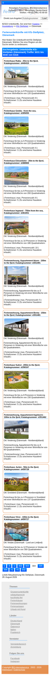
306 (5, 570)
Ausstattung (7, 26)
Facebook (15, 658)
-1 (14, 566)
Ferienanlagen (17, 606)
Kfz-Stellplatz (22, 26)
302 (20, 566)
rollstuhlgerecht (17, 595)
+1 (12, 570)
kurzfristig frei (17, 597)
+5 (17, 570)
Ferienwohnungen (19, 603)
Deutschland (16, 621)
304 (34, 566)
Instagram (15, 661)
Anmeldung (16, 647)
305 (40, 566)
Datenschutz (19, 670)
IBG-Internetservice (20, 667)
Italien (13, 630)
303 (27, 566)
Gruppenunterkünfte (20, 592)
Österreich (15, 627)
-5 (9, 566)
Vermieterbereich (18, 644)
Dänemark (15, 624)
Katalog (35, 24)
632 (23, 570)
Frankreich (15, 632)
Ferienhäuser (17, 600)
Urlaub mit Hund (18, 609)
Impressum (7, 670)
